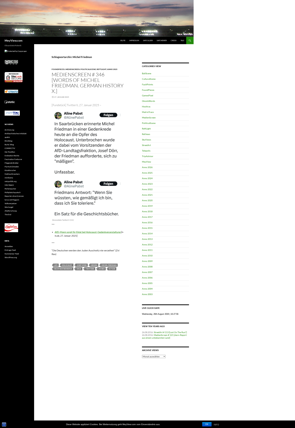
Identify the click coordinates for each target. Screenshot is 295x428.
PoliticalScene (88, 69)
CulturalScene (148, 79)
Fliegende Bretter (12, 163)
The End (8, 214)
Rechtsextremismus (63, 269)
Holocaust (67, 265)
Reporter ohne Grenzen (14, 196)
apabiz (7, 137)
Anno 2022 (147, 189)
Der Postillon (10, 152)
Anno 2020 (147, 200)
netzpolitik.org (10, 181)
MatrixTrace (148, 112)
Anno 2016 (147, 222)
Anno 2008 (147, 266)
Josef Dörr (82, 265)
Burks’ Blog (9, 144)
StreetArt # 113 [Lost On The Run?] (170, 332)
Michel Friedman (109, 265)
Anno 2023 (147, 183)
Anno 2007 (147, 272)
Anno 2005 (147, 283)
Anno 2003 (147, 294)
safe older (148, 40)
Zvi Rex (101, 269)
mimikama (9, 178)
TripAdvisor (147, 156)
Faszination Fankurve (13, 159)
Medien (94, 265)
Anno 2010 (147, 255)
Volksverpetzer (11, 203)
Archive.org (9, 130)
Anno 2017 (147, 217)
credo (174, 40)
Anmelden (9, 246)
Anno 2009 (147, 261)
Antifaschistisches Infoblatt (15, 133)
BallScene (146, 73)
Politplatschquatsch (13, 192)
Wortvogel (9, 207)
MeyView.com (13, 40)
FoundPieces (58, 69)
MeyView (146, 161)
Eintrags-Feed (10, 250)
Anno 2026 (147, 167)
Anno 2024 (147, 178)
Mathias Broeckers (12, 174)
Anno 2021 (147, 195)
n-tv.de (112, 269)
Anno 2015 (147, 228)
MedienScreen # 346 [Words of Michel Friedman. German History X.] (88, 82)
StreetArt (146, 145)
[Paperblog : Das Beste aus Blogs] (12, 113)
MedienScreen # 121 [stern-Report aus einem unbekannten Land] (164, 336)
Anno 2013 (147, 239)
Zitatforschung (11, 211)
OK (206, 424)
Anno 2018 (147, 211)
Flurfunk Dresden (12, 166)
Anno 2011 (147, 250)
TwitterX (90, 269)
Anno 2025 (112, 69)
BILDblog (8, 141)
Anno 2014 (147, 233)
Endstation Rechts (12, 155)
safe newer (162, 40)
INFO (216, 425)
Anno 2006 (147, 277)
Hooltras (146, 106)
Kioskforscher (10, 170)
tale (182, 40)
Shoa (79, 269)
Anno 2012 (147, 244)
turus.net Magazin (12, 200)
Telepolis (146, 150)
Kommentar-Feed (12, 254)
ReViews (146, 134)
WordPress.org (11, 257)
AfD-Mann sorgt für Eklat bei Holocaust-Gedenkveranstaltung (88, 231)
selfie (122, 40)
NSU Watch (9, 185)
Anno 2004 (147, 288)
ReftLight (101, 69)
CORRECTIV (10, 148)
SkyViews (146, 139)
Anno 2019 (147, 206)
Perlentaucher (10, 189)
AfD (56, 265)
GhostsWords (148, 101)
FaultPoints (147, 84)
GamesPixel (147, 95)
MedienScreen (72, 69)
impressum (134, 40)
